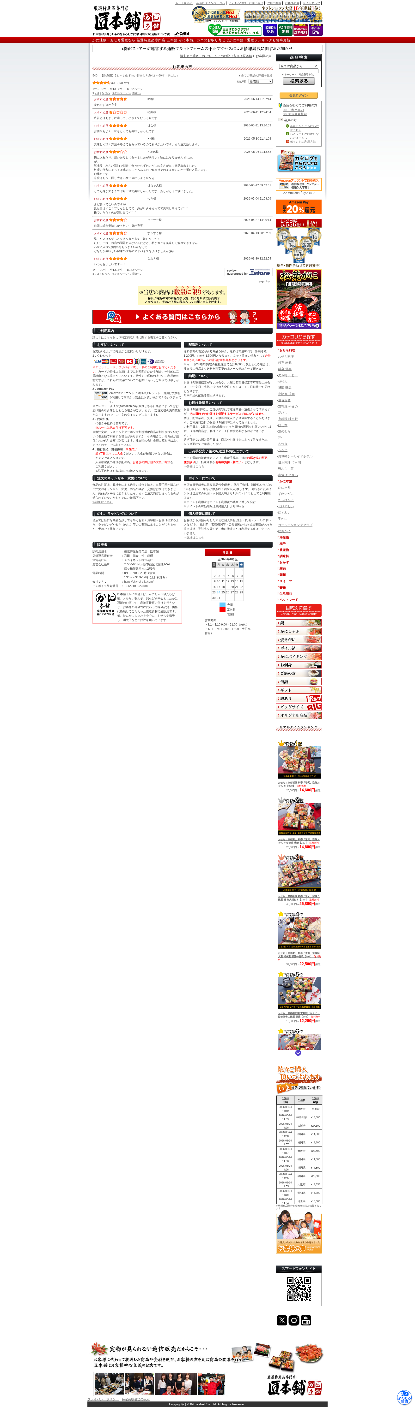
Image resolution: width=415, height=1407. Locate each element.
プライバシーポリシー (103, 1399)
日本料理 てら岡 (289, 462)
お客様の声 (292, 3)
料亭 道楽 (285, 369)
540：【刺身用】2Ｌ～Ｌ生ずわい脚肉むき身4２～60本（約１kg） (135, 75)
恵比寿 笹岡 (286, 394)
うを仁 (282, 450)
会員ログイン (298, 95)
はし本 (282, 425)
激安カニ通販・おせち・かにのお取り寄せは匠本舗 (216, 56)
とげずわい (286, 506)
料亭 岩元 (285, 363)
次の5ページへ (121, 93)
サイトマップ (311, 3)
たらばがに (286, 500)
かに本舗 (284, 487)
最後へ (136, 93)
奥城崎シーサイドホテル (295, 456)
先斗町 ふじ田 (288, 375)
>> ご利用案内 (293, 110)
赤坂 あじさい (288, 475)
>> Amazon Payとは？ (299, 193)
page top (264, 281)
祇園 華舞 (285, 388)
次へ (107, 93)
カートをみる (184, 3)
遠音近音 (284, 400)
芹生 (281, 437)
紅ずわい (284, 512)
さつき (282, 444)
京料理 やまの (288, 406)
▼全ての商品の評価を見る (255, 75)
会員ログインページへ (210, 3)
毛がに (282, 518)
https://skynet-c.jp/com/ (138, 581)
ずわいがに (286, 494)
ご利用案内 (274, 3)
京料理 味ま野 (288, 419)
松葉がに (284, 531)
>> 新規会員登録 (295, 114)
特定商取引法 (130, 337)
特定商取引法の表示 (136, 1399)
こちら (108, 337)
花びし (282, 412)
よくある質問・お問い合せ (246, 3)
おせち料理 (286, 356)
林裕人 (282, 381)
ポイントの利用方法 (303, 141)
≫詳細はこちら (194, 466)
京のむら (284, 431)
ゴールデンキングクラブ (295, 525)
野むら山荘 (286, 469)
